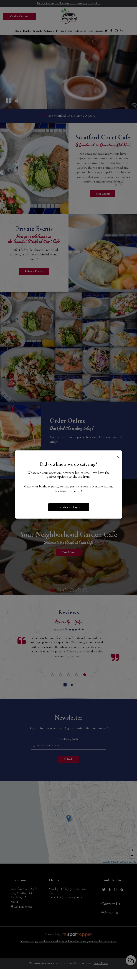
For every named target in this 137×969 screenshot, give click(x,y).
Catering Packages (68, 507)
